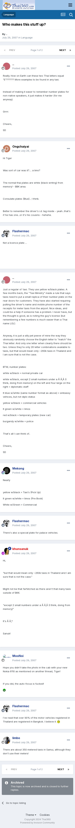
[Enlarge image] (4, 689)
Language (27, 37)
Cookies (45, 814)
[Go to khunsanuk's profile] (6, 551)
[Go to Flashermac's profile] (6, 233)
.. (6, 34)
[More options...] (68, 66)
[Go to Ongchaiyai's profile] (6, 148)
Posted (24, 68)
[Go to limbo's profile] (6, 740)
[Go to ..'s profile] (6, 66)
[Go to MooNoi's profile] (6, 658)
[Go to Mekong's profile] (6, 470)
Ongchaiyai (20, 146)
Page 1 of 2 (37, 50)
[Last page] (70, 50)
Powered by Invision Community (37, 822)
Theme (30, 814)
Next (62, 50)
